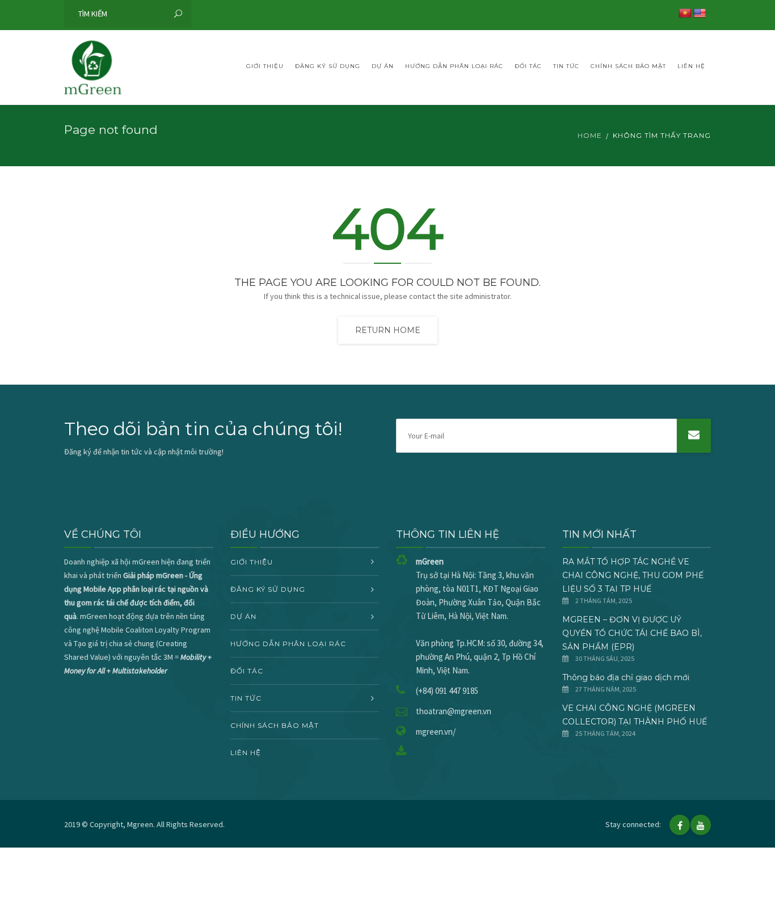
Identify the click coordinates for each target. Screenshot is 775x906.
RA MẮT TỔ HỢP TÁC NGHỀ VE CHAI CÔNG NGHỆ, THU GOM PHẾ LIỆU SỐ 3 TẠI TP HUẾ (633, 575)
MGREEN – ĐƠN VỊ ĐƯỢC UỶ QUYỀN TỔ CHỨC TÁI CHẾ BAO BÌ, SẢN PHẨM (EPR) (632, 633)
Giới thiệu (265, 66)
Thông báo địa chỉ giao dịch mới (625, 677)
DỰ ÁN (383, 66)
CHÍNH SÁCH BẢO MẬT (628, 66)
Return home (387, 330)
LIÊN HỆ (691, 66)
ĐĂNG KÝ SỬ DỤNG (327, 66)
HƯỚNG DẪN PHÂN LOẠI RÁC (454, 66)
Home (590, 135)
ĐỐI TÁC (528, 66)
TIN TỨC (566, 66)
